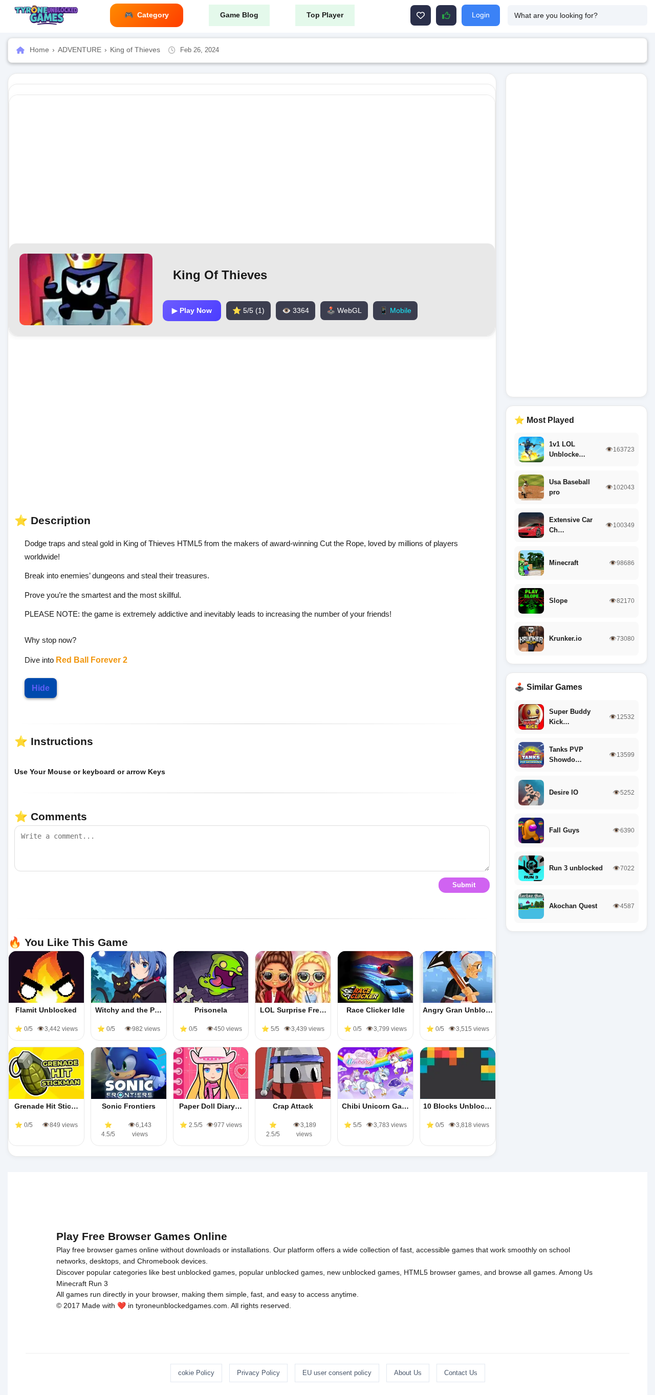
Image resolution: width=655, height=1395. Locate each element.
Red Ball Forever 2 (91, 660)
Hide (41, 688)
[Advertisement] (251, 169)
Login (481, 15)
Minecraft (71, 1283)
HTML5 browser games (442, 1272)
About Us (408, 1373)
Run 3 (98, 1283)
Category (153, 15)
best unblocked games (198, 1272)
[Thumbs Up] (446, 15)
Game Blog (239, 15)
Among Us (576, 1272)
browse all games (526, 1272)
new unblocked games (363, 1272)
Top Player (325, 15)
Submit (463, 885)
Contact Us (460, 1373)
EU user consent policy (337, 1373)
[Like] (420, 15)
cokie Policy (196, 1373)
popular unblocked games (281, 1272)
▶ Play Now (192, 310)
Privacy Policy (258, 1373)
